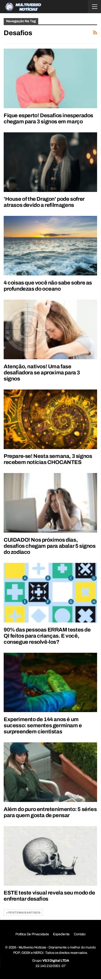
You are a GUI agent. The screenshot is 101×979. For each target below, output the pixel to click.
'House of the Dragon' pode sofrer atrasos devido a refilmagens (44, 202)
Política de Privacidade (32, 934)
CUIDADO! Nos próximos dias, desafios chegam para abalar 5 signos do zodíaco (50, 546)
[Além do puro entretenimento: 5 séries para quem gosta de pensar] (50, 772)
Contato (80, 934)
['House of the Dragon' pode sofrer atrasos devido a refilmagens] (50, 162)
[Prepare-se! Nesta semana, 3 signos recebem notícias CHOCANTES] (50, 419)
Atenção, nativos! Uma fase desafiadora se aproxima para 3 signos (42, 373)
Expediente (61, 934)
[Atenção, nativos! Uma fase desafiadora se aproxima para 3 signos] (50, 329)
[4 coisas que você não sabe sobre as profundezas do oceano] (50, 245)
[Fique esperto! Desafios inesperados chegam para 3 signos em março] (50, 78)
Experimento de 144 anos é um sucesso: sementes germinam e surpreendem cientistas (43, 725)
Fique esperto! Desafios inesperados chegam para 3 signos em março (48, 119)
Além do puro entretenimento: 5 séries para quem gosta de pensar (50, 812)
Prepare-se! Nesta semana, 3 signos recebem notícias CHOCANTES (48, 459)
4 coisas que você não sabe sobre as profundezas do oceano (48, 286)
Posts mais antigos (24, 912)
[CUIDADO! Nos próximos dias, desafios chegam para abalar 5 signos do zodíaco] (50, 503)
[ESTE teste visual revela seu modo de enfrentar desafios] (50, 856)
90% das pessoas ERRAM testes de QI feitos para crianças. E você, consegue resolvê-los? (47, 636)
